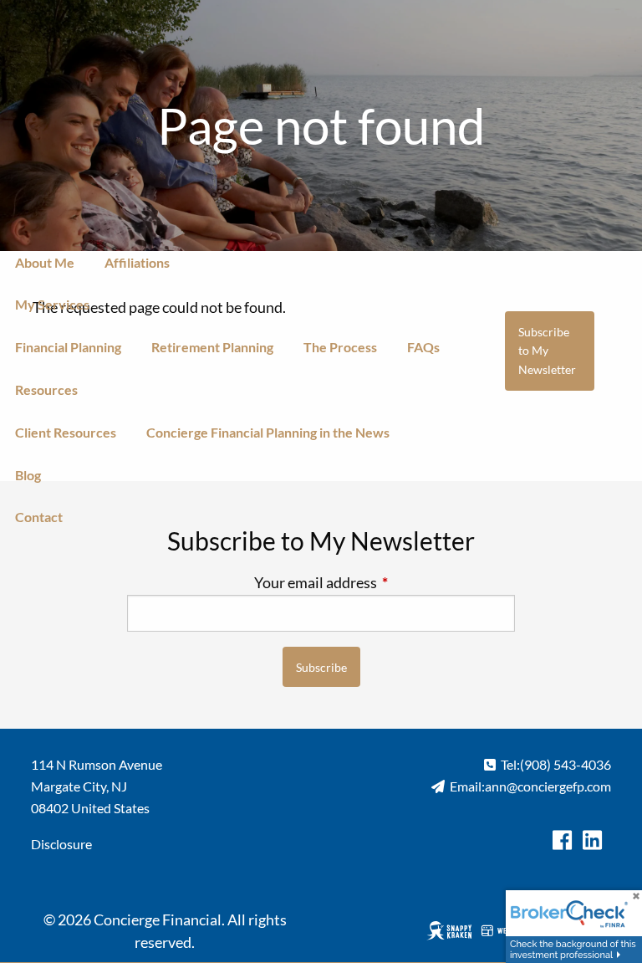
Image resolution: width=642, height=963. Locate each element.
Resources (46, 389)
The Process (340, 347)
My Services (52, 304)
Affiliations (137, 262)
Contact (39, 517)
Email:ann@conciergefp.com (530, 786)
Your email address (384, 582)
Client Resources (65, 432)
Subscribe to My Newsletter (547, 350)
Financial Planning (68, 347)
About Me (44, 262)
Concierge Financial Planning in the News (268, 432)
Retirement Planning (212, 347)
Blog (28, 475)
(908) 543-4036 (565, 764)
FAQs (423, 347)
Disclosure (61, 844)
